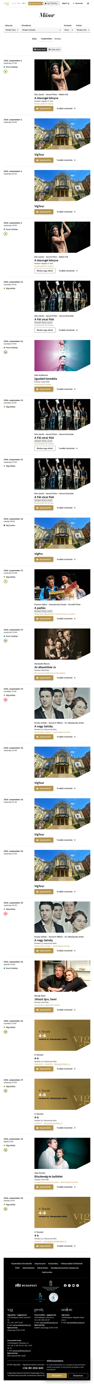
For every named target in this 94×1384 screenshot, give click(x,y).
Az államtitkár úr (45, 667)
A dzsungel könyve (46, 98)
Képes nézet (41, 49)
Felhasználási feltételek (72, 1263)
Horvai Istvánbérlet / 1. (54, 1123)
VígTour (39, 154)
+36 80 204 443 (32, 1368)
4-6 (36, 1058)
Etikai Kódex (42, 1268)
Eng (67, 3)
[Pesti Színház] (14, 3)
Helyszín (8, 25)
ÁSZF (17, 1268)
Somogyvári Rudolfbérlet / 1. (56, 1241)
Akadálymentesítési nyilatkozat (65, 1268)
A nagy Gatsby (43, 726)
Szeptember (46, 39)
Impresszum (40, 1263)
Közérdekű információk (21, 1263)
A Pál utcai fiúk (44, 319)
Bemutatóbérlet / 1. (62, 1064)
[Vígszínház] (6, 3)
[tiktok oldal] (77, 1285)
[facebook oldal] (65, 1285)
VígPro (38, 554)
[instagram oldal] (69, 1285)
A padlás (39, 608)
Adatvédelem (29, 1268)
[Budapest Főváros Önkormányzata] (26, 1286)
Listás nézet (55, 49)
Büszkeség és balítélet (48, 1176)
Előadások (26, 25)
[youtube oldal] (73, 1285)
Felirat (79, 25)
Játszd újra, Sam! (45, 999)
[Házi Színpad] (18, 3)
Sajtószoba (47, 1272)
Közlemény (53, 1263)
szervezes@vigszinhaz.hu (22, 1325)
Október (57, 39)
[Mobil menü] (88, 3)
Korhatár (68, 25)
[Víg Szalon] (23, 3)
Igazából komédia (45, 378)
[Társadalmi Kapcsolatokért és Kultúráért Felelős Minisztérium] (50, 1289)
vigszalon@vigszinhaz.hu (75, 1323)
